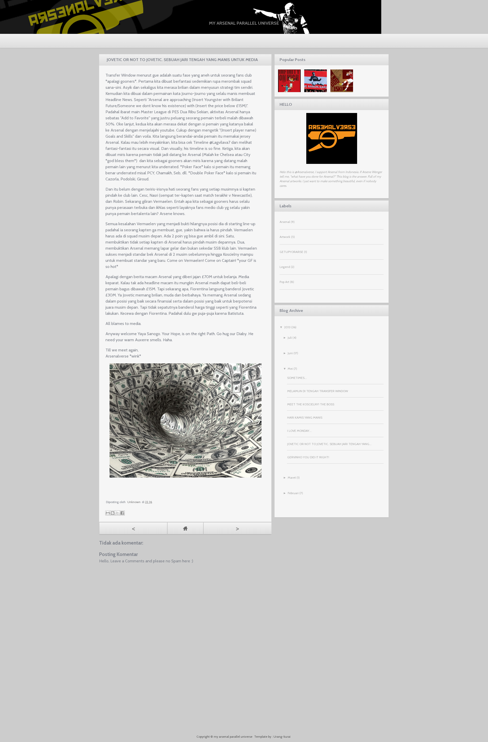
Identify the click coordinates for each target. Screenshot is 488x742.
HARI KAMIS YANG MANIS (304, 417)
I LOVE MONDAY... (299, 431)
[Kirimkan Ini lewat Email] (107, 513)
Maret (292, 477)
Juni (290, 353)
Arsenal (285, 222)
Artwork (285, 237)
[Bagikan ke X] (117, 513)
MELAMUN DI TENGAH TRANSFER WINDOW (317, 391)
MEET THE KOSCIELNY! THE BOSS (310, 404)
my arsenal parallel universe (244, 23)
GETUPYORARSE (291, 252)
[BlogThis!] (112, 513)
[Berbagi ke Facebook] (122, 513)
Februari (293, 493)
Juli (290, 337)
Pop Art (284, 282)
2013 (287, 327)
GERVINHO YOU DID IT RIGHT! (308, 457)
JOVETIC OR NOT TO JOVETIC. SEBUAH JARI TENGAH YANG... (329, 444)
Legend (285, 267)
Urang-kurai (282, 736)
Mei (290, 368)
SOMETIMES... (297, 378)
